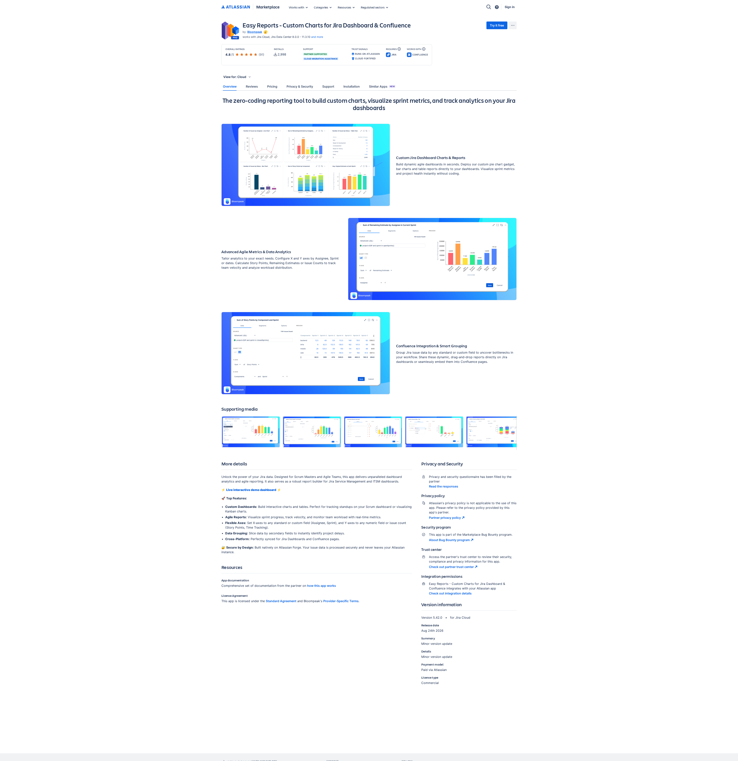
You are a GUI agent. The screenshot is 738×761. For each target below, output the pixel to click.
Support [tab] (328, 86)
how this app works (321, 586)
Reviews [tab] (252, 86)
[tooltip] (265, 31)
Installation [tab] (351, 86)
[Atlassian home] (235, 7)
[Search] (489, 7)
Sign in (510, 7)
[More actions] (513, 25)
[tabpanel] (369, 394)
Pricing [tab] (272, 86)
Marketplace (268, 7)
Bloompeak (254, 31)
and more (317, 36)
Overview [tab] (230, 86)
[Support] (496, 7)
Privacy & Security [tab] (300, 86)
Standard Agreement (281, 601)
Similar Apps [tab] (382, 86)
